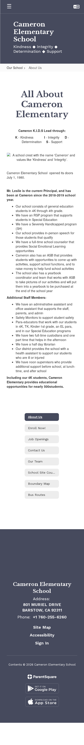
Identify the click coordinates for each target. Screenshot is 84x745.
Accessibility (42, 635)
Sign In (42, 643)
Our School (15, 67)
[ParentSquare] (42, 676)
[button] (76, 6)
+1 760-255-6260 (50, 617)
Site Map (42, 627)
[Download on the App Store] (42, 702)
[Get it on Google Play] (42, 688)
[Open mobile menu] (9, 6)
